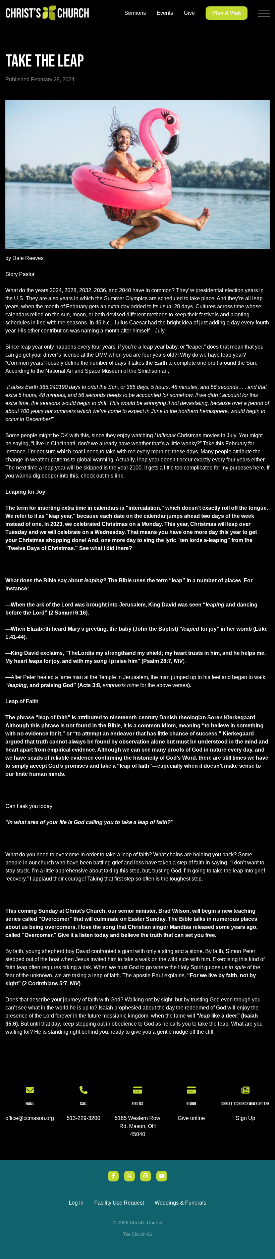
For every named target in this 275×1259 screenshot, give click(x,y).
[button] (264, 13)
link (119, 476)
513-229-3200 (83, 1118)
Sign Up (245, 1118)
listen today (94, 935)
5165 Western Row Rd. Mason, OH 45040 (137, 1126)
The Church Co (137, 1234)
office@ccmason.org (29, 1118)
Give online (191, 1118)
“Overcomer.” (39, 935)
